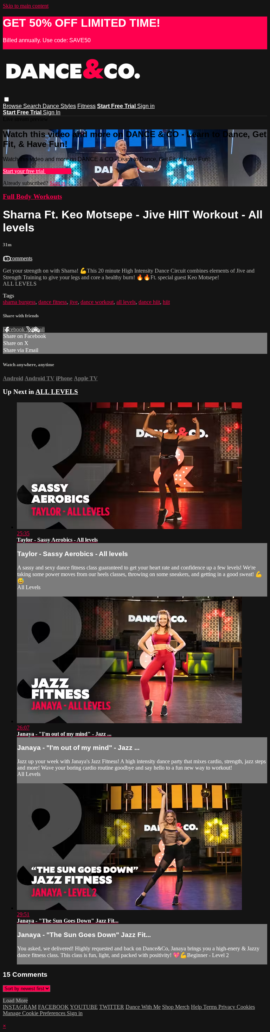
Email (38, 329)
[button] (6, 99)
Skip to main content (26, 6)
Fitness (86, 106)
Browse (13, 106)
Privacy (227, 1007)
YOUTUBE (84, 1007)
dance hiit (149, 302)
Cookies (246, 1007)
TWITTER (111, 1007)
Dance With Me (143, 1007)
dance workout (97, 302)
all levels (126, 302)
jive (74, 302)
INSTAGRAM (20, 1007)
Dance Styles (59, 106)
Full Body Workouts (32, 196)
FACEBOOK (53, 1007)
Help (197, 1007)
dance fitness (52, 302)
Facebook (14, 329)
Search (33, 106)
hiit (166, 302)
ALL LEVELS (57, 391)
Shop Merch (175, 1007)
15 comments (17, 258)
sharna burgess (19, 302)
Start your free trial (24, 171)
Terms (210, 1007)
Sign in (146, 106)
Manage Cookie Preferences (35, 1013)
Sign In (51, 112)
